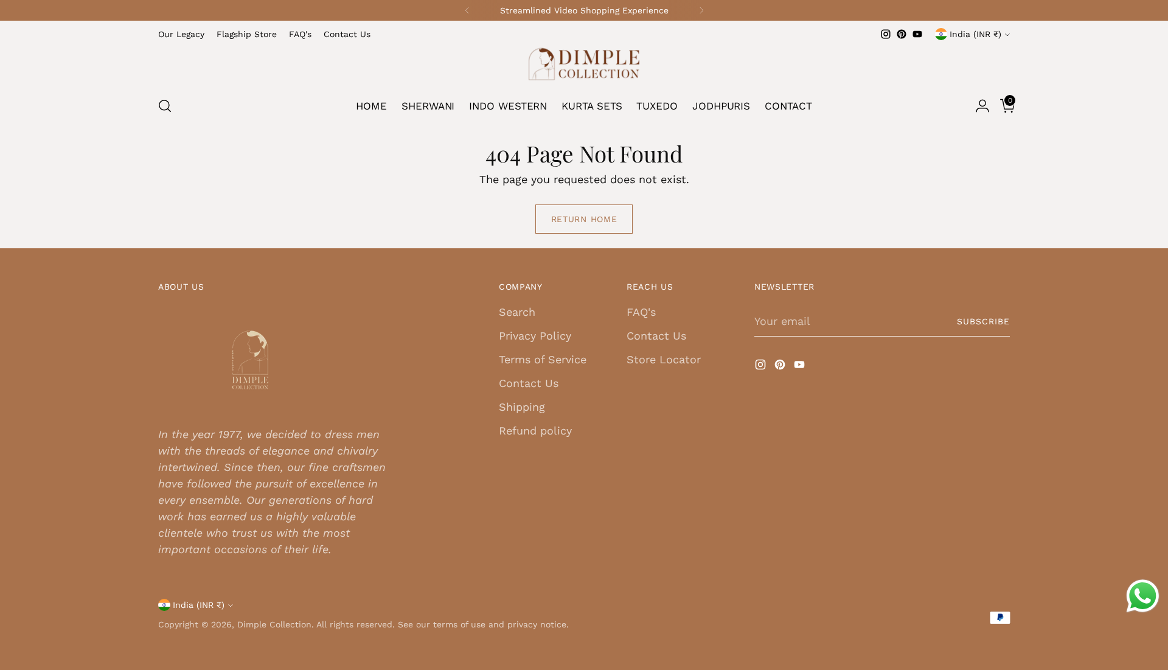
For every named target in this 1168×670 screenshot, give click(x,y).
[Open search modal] (165, 106)
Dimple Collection (274, 624)
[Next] (701, 10)
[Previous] (467, 10)
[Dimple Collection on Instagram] (885, 34)
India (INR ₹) (975, 34)
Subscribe (983, 321)
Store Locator (664, 359)
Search (517, 311)
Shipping (522, 406)
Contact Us (528, 383)
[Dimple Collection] (584, 64)
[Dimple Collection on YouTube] (917, 34)
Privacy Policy (535, 335)
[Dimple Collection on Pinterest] (901, 34)
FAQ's (641, 311)
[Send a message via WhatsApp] (1143, 596)
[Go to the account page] (977, 106)
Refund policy (535, 430)
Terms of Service (542, 359)
